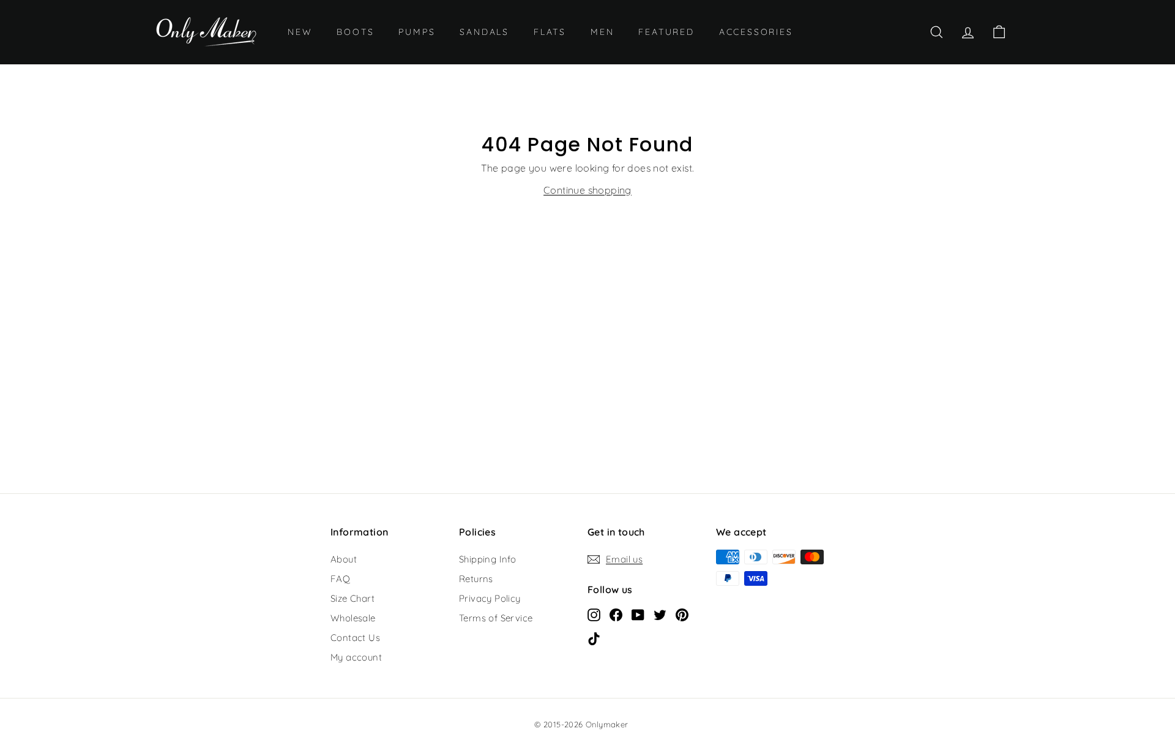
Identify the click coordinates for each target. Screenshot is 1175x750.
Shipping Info (487, 559)
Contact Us (355, 637)
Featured (666, 31)
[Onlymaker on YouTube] (638, 614)
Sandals (484, 31)
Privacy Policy (490, 598)
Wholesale (353, 618)
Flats (550, 31)
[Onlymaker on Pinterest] (682, 614)
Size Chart (352, 598)
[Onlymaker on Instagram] (594, 614)
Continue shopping (587, 190)
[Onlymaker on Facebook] (616, 614)
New (300, 31)
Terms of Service (495, 618)
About (343, 559)
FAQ (340, 579)
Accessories (756, 31)
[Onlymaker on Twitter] (660, 614)
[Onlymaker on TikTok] (594, 638)
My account (356, 657)
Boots (355, 31)
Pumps (416, 31)
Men (602, 31)
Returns (476, 579)
